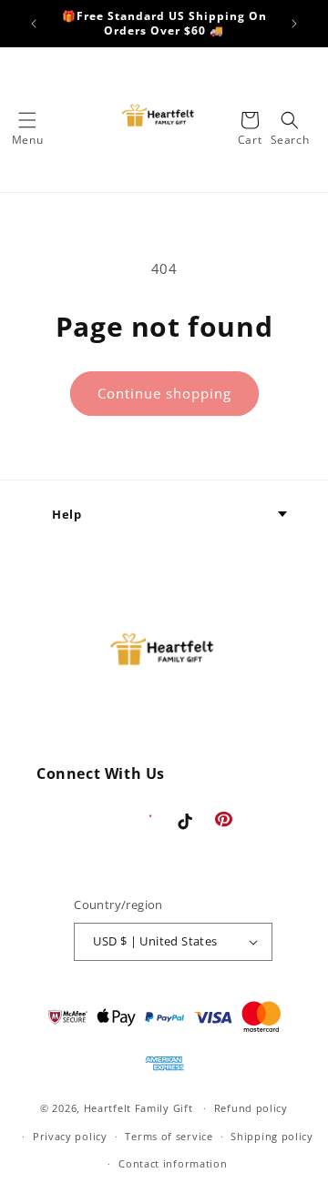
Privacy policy (70, 1136)
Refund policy (251, 1108)
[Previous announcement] (34, 24)
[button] (27, 120)
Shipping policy (272, 1136)
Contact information (172, 1163)
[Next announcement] (294, 24)
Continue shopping (164, 393)
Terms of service (168, 1136)
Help (66, 514)
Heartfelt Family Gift (138, 1108)
